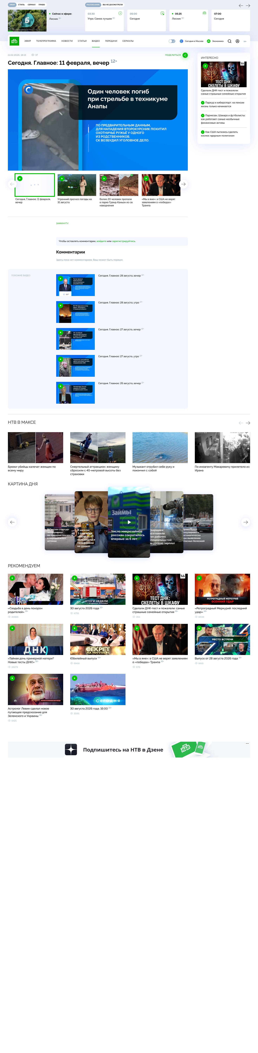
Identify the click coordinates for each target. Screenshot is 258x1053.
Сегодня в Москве (194, 41)
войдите (101, 241)
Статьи (82, 41)
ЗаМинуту (62, 223)
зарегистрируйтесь (123, 241)
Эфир (27, 41)
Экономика (217, 41)
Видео (96, 41)
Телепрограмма (46, 41)
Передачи (111, 41)
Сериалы (128, 41)
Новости (67, 41)
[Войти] (237, 41)
